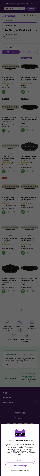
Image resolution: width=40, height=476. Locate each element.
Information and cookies (20, 471)
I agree (20, 460)
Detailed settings (20, 465)
